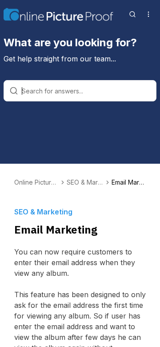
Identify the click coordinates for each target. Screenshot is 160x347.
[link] (129, 182)
